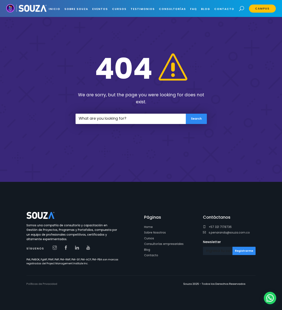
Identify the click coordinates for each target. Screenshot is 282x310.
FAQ (193, 9)
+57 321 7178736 (220, 227)
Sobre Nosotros (155, 232)
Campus (262, 9)
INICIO (54, 9)
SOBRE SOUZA (76, 9)
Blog (147, 250)
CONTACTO (224, 9)
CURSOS (119, 9)
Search (241, 8)
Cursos (149, 238)
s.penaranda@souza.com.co (229, 232)
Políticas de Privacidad (41, 284)
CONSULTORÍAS (172, 9)
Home (148, 227)
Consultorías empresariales (164, 244)
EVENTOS (100, 9)
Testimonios (143, 9)
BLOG (205, 9)
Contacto (151, 255)
